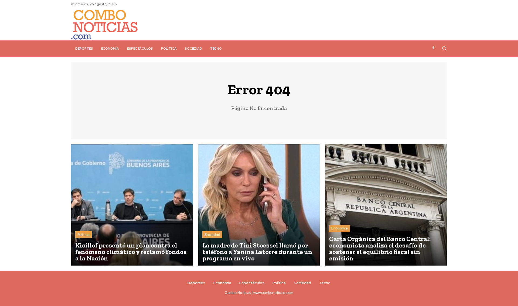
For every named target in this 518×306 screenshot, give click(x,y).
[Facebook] (433, 48)
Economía (339, 228)
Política (83, 234)
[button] (444, 48)
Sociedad (212, 234)
